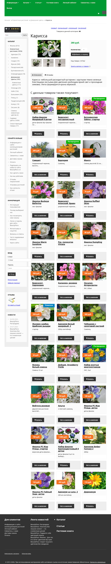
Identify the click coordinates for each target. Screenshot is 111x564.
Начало (7, 20)
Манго (87, 160)
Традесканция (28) (18, 101)
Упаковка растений (17, 185)
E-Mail (10, 257)
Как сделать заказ (16, 173)
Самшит (36, 160)
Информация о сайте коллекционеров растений (16, 146)
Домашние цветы (37, 20)
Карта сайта (14, 243)
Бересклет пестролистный (66, 118)
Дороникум (90, 492)
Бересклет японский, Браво (66, 202)
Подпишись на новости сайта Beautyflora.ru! (15, 167)
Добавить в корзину (80, 54)
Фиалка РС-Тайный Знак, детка (42, 493)
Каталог (26, 3)
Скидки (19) (15, 61)
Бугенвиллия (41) (17, 71)
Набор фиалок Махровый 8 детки (41, 118)
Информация (12, 3)
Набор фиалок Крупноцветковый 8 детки (68, 448)
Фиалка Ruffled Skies (92, 202)
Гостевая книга (65, 530)
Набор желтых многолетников (92, 365)
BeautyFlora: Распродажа (14, 322)
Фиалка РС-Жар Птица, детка (92, 406)
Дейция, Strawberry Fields (68, 365)
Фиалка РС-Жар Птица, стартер (40, 447)
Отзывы (49, 75)
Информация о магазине (12, 553)
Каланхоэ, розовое (67, 283)
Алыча (61, 405)
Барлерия (63, 160)
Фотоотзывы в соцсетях (15, 230)
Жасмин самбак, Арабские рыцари (41, 325)
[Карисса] (49, 49)
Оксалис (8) (15, 107)
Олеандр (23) (16, 88)
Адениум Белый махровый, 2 (66, 325)
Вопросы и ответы (17, 234)
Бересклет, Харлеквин (38, 284)
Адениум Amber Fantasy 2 (92, 447)
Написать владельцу (97, 562)
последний (82, 28)
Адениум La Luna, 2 (68, 492)
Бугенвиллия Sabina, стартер (92, 118)
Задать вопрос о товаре (80, 66)
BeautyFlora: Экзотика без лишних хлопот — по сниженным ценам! (16, 333)
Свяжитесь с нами (17, 156)
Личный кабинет (16, 152)
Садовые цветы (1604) (14, 119)
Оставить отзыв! (14, 305)
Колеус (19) (15, 104)
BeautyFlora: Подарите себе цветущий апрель (41, 534)
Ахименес (14, 58)
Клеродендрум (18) (18, 74)
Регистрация (12, 280)
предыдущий (63, 28)
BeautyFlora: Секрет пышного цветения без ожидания (41, 543)
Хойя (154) (15, 91)
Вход (12, 274)
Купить (39, 134)
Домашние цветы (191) (15, 78)
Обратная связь (26, 553)
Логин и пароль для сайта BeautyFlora (16, 223)
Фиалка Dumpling (93, 242)
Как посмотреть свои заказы (16, 217)
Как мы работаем (16, 176)
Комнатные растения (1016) (16, 50)
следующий (72, 28)
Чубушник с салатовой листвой (94, 325)
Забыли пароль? (14, 283)
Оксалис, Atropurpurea (90, 284)
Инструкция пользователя (15, 206)
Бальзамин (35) (16, 94)
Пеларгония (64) (17, 67)
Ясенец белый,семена (39, 365)
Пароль (10, 265)
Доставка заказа (16, 159)
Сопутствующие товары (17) (16, 125)
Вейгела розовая (41, 405)
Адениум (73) (16, 54)
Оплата (13, 162)
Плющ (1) (14, 98)
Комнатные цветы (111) (16, 83)
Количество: (76, 50)
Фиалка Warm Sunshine (39, 243)
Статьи (38, 3)
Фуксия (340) (15, 64)
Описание (37, 75)
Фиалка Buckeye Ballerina (40, 202)
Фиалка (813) (14, 46)
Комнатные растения (20, 20)
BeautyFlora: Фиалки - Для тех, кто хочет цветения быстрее (42, 538)
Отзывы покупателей (15, 180)
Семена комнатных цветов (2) (15, 113)
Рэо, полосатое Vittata (65, 243)
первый (54, 28)
